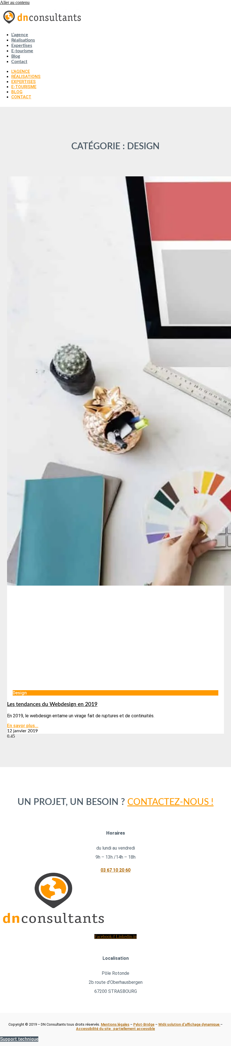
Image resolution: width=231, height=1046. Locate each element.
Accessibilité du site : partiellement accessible (115, 1028)
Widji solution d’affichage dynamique (189, 1024)
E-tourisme (22, 51)
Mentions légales (115, 1024)
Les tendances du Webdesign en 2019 (52, 704)
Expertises (21, 45)
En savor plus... (22, 725)
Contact (19, 61)
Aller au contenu (15, 2)
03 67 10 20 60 (115, 870)
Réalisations (23, 40)
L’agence (19, 35)
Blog (15, 56)
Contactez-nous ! (170, 802)
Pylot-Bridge (143, 1024)
